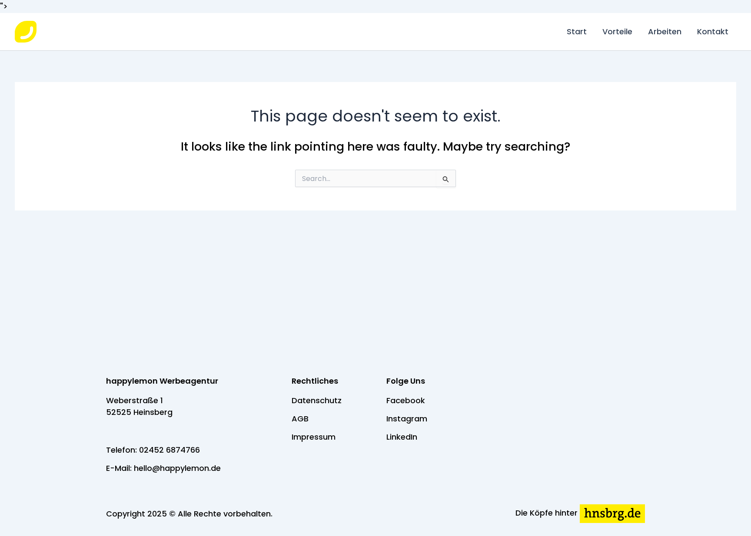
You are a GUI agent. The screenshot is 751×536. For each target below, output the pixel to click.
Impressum (314, 436)
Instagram (406, 418)
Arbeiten (664, 31)
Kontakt (712, 31)
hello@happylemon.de (177, 468)
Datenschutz (317, 400)
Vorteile (617, 31)
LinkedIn (401, 436)
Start (577, 31)
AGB (300, 418)
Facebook (405, 400)
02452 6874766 (169, 449)
